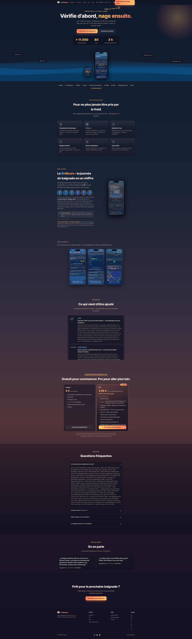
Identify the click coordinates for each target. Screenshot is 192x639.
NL (110, 2)
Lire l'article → (77, 567)
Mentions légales (115, 617)
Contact (113, 619)
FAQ (93, 2)
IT (103, 2)
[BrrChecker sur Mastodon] (99, 635)
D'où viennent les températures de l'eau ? (82, 464)
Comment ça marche (107, 31)
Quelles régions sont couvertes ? (80, 517)
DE (97, 2)
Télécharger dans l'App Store (87, 31)
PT (107, 2)
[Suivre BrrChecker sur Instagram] (114, 2)
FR (131, 619)
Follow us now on (110, 8)
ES (105, 2)
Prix (89, 2)
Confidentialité (114, 615)
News (84, 2)
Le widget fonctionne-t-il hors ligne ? (81, 523)
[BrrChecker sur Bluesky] (97, 635)
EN (99, 2)
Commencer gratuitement (79, 427)
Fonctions (72, 2)
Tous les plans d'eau (94, 622)
